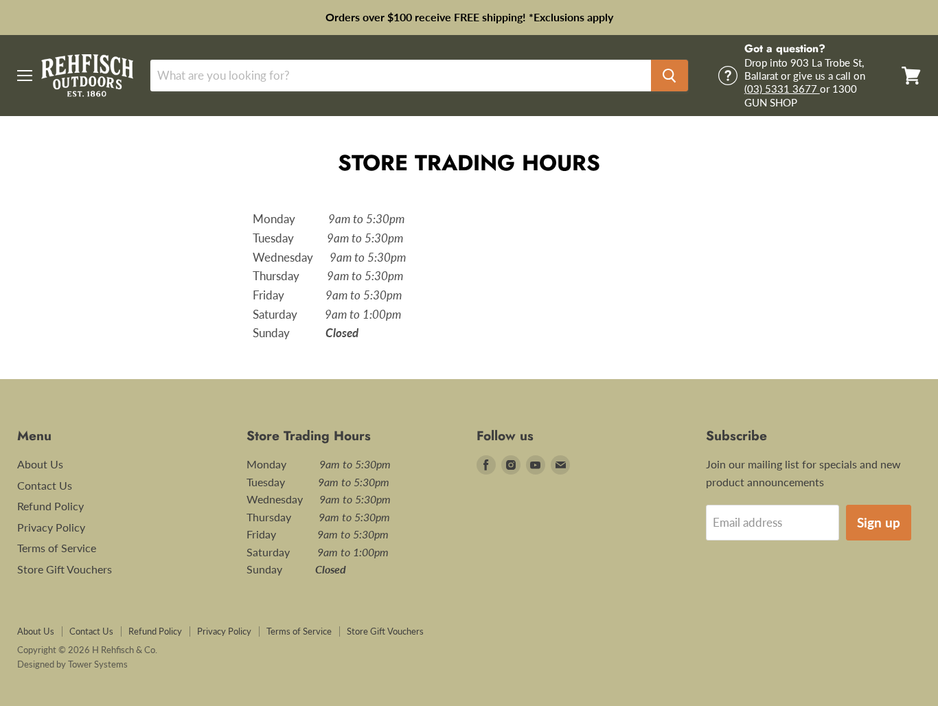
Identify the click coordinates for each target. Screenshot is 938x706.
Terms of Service (56, 547)
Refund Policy (50, 505)
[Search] (669, 75)
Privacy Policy (51, 527)
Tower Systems (98, 664)
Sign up (878, 522)
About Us (40, 463)
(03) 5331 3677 (782, 88)
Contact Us (44, 485)
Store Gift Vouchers (64, 569)
